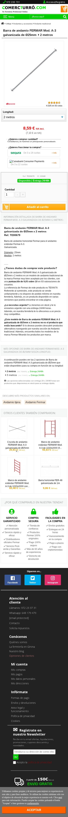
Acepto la (33, 762)
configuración (33, 803)
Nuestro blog (16, 651)
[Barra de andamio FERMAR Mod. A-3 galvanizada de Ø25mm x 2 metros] (33, 99)
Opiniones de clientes (21, 655)
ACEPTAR (34, 810)
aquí (60, 797)
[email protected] (19, 618)
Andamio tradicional (42, 24)
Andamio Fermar (35, 402)
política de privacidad (39, 762)
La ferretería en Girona (22, 646)
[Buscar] (65, 17)
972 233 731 (13, 2)
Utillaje (8, 24)
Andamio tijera (11, 402)
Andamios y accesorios (22, 24)
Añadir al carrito (38, 207)
